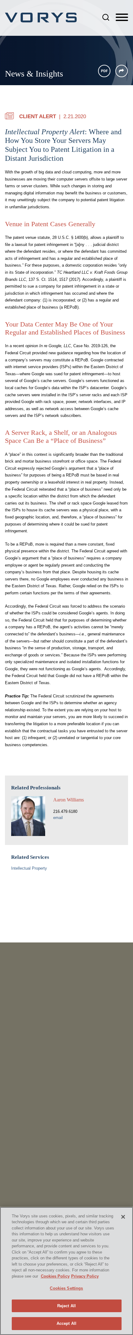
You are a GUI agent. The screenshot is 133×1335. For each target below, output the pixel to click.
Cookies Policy (55, 1276)
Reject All (66, 1306)
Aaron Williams (68, 799)
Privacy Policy (85, 1276)
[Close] (123, 1217)
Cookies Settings (66, 1288)
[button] (121, 71)
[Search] (105, 17)
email (58, 817)
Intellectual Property (29, 868)
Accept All (66, 1323)
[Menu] (121, 17)
